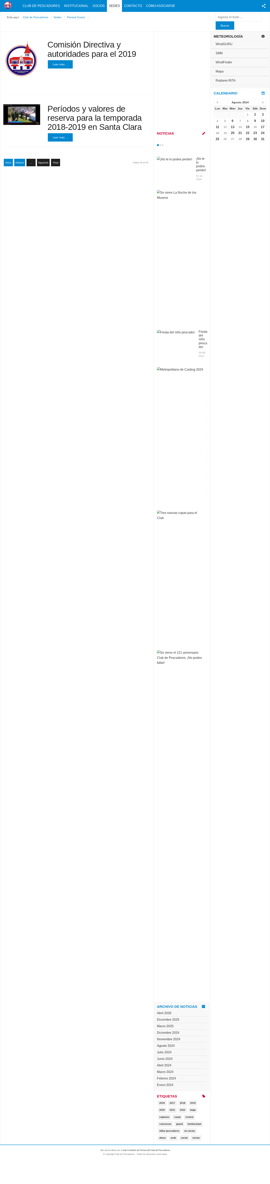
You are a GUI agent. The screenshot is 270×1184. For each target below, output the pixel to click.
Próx (169, 145)
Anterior (19, 162)
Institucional (76, 6)
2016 (162, 1103)
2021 (172, 1110)
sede (173, 1137)
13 (232, 127)
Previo (166, 145)
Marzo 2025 (165, 1026)
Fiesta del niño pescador (203, 339)
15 (247, 127)
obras (162, 1137)
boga (193, 1110)
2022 (182, 1110)
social (184, 1137)
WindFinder (224, 62)
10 (262, 121)
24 (262, 133)
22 (247, 133)
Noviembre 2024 (168, 1039)
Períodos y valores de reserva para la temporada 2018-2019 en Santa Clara (94, 118)
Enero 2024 (165, 1085)
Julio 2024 (164, 1052)
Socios (99, 6)
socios (196, 1137)
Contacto (133, 6)
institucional (194, 1124)
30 (255, 139)
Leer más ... (60, 64)
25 (217, 139)
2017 (172, 1103)
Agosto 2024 (166, 1045)
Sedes (114, 6)
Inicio (8, 162)
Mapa (220, 71)
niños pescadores (169, 1131)
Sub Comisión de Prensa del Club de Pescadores (146, 1150)
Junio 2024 (165, 1058)
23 (255, 133)
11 (217, 127)
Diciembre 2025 (168, 1019)
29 (247, 139)
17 (262, 127)
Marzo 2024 (165, 1072)
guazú (179, 1124)
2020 (162, 1110)
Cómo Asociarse (160, 6)
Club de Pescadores (41, 6)
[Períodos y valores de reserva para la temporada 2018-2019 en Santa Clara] (21, 114)
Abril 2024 (164, 1065)
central (189, 1117)
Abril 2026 (164, 1013)
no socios (189, 1131)
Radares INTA (226, 80)
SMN (219, 53)
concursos (165, 1124)
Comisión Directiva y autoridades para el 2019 (91, 49)
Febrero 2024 (166, 1078)
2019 (193, 1103)
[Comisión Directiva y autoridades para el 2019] (21, 58)
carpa (177, 1117)
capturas (164, 1117)
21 (240, 133)
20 (232, 133)
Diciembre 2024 (168, 1032)
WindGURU (224, 44)
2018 (182, 1103)
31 (262, 139)
